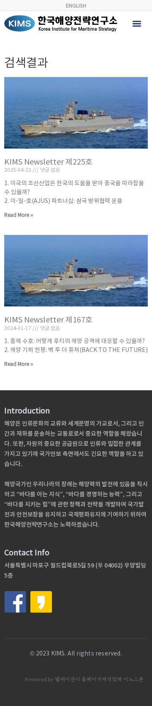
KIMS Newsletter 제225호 (48, 162)
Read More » (18, 215)
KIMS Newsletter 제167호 (48, 320)
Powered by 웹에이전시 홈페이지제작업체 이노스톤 (84, 679)
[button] (137, 23)
